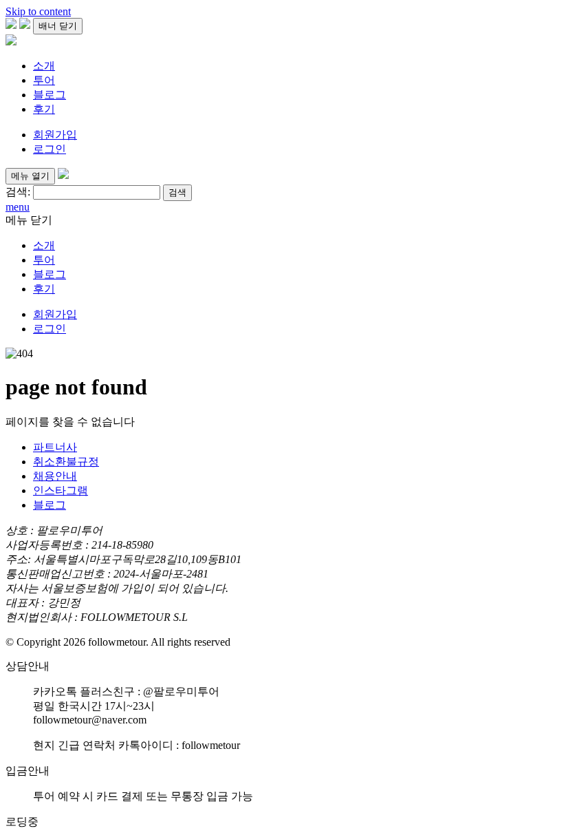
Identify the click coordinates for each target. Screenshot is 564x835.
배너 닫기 (58, 26)
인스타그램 (60, 490)
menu (18, 207)
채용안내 (55, 476)
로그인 (49, 149)
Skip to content (38, 11)
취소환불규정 (66, 461)
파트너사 (55, 447)
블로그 (49, 95)
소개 (44, 66)
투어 (44, 80)
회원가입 (55, 134)
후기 (44, 109)
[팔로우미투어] (11, 41)
